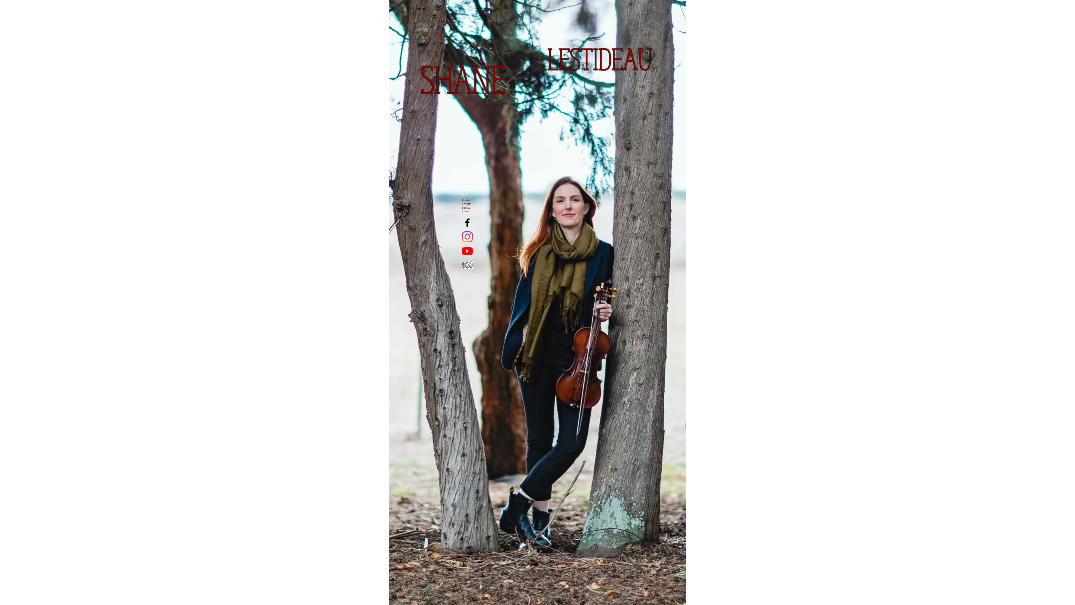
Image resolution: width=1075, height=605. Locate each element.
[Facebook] (467, 222)
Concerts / (423, 20)
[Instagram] (467, 236)
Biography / (424, 14)
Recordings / (425, 26)
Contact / (422, 38)
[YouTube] (467, 251)
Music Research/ (429, 32)
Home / (420, 8)
